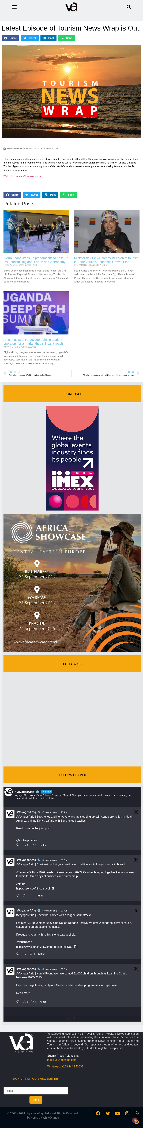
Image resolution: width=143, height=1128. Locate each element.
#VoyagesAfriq (26, 812)
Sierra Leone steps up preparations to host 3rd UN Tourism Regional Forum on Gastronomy (35, 260)
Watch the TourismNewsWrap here (22, 176)
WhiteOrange (51, 1117)
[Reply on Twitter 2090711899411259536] (18, 895)
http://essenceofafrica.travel (33, 888)
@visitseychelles (26, 840)
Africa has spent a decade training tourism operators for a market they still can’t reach (33, 341)
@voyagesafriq (49, 812)
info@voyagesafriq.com (61, 1059)
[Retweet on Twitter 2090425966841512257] (25, 954)
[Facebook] (98, 1113)
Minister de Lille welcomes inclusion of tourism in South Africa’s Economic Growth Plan (106, 260)
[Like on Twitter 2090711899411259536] (32, 895)
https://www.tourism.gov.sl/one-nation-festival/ (44, 946)
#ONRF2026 (24, 942)
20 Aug (64, 911)
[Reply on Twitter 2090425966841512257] (18, 954)
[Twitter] (108, 1113)
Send (35, 1099)
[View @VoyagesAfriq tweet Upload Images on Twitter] (53, 888)
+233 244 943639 (72, 1066)
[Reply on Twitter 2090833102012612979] (18, 845)
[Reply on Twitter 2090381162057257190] (18, 1002)
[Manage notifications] (135, 1120)
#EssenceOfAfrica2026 (30, 872)
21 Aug (64, 812)
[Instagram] (127, 1113)
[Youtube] (117, 1113)
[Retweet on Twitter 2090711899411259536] (25, 895)
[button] (129, 7)
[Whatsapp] (136, 1113)
